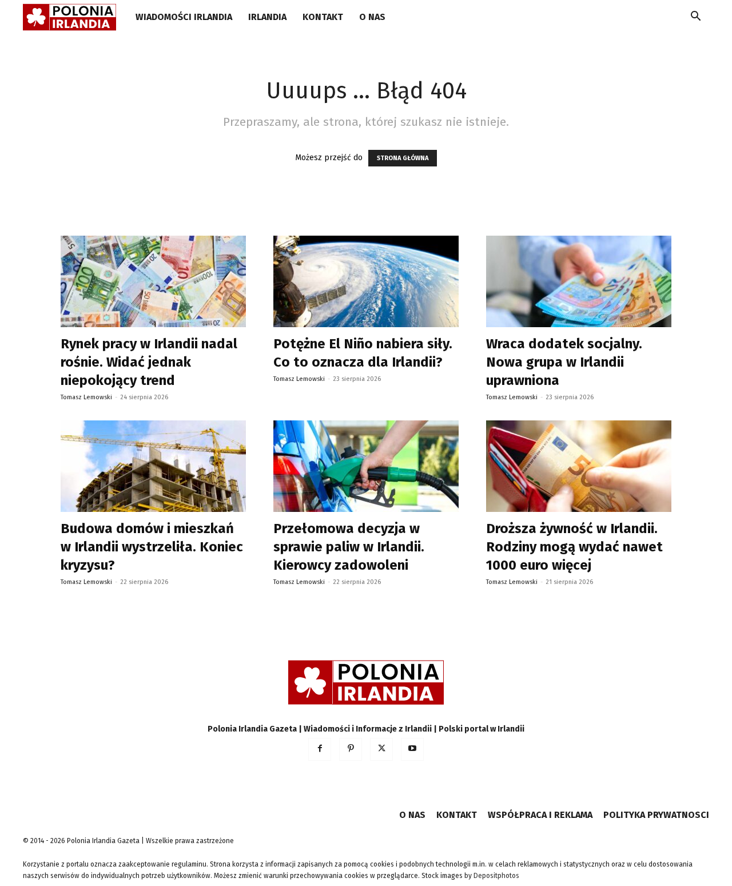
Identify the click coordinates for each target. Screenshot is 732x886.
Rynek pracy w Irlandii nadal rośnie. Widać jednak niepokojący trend (149, 362)
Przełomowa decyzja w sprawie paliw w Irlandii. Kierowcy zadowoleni (348, 547)
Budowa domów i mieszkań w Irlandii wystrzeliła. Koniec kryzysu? (152, 547)
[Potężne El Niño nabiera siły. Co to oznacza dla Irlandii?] (366, 281)
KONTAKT (323, 16)
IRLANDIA (267, 16)
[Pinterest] (350, 749)
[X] (381, 749)
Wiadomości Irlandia (184, 16)
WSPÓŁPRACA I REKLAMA (540, 814)
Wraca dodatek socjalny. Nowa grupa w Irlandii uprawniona (564, 362)
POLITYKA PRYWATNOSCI (656, 814)
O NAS (372, 16)
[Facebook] (319, 749)
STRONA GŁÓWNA (402, 158)
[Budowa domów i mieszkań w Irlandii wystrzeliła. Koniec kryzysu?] (153, 466)
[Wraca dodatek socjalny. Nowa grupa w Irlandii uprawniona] (578, 281)
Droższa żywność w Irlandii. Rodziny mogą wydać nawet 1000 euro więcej (574, 547)
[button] (695, 18)
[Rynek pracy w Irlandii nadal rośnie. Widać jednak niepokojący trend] (153, 281)
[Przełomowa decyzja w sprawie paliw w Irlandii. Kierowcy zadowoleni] (366, 466)
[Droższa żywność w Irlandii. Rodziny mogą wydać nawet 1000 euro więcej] (578, 466)
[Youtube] (412, 749)
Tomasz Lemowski (86, 397)
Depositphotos (496, 876)
